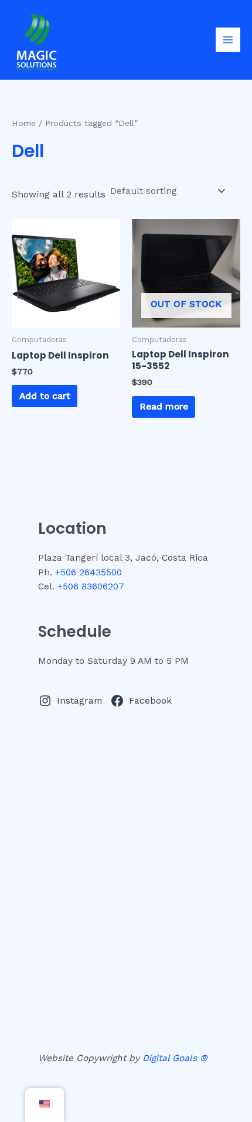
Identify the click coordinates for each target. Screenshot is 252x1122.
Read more (163, 406)
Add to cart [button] (44, 396)
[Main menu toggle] (228, 40)
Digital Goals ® (174, 1058)
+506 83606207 (90, 586)
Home (24, 123)
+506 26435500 (88, 572)
